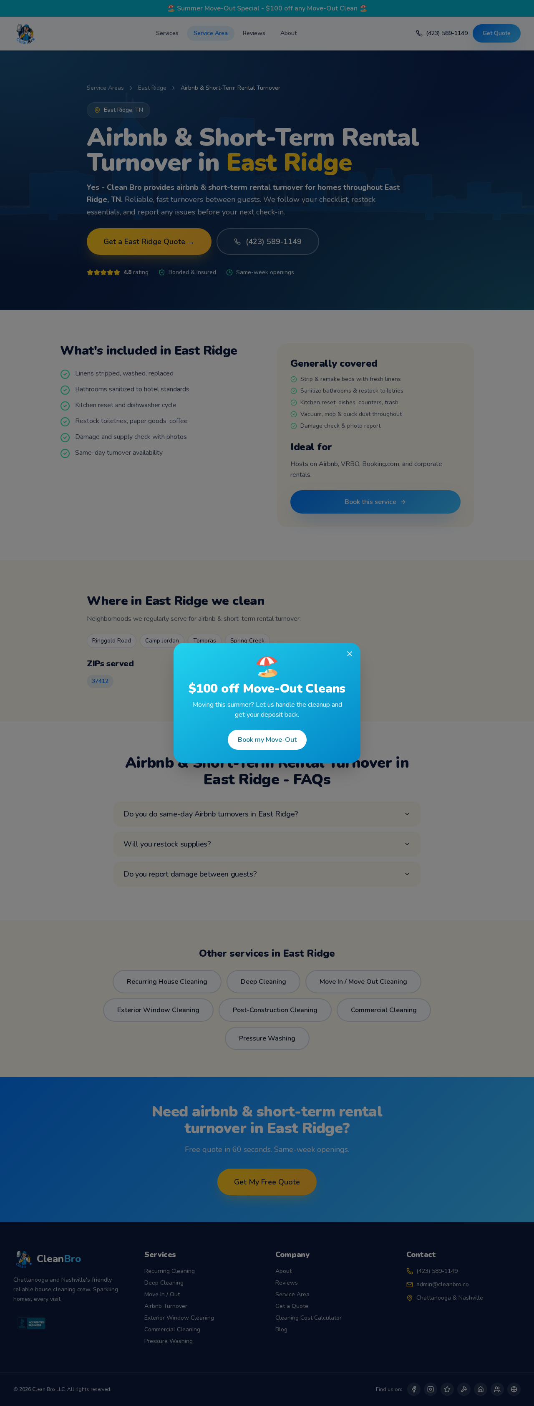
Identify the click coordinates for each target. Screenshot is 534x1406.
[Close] (349, 654)
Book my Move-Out (267, 739)
